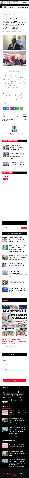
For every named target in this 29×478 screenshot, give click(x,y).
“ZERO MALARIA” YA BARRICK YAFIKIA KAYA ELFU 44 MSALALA (16, 147)
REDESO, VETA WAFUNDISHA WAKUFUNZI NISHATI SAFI (17, 282)
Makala (4, 397)
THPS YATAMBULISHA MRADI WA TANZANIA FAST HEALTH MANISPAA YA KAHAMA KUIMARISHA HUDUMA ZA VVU (17, 248)
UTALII (9, 400)
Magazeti (21, 394)
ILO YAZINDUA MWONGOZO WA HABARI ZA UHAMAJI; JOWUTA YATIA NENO (18, 164)
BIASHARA (9, 392)
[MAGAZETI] (14, 320)
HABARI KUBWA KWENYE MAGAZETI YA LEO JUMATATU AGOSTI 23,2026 (14, 341)
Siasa (20, 397)
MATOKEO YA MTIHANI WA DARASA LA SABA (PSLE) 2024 (17, 411)
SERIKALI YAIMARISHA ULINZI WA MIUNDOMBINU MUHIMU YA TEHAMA (18, 290)
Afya (3, 392)
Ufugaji (14, 400)
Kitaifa (15, 394)
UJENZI (4, 400)
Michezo (10, 397)
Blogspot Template (13, 474)
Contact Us (16, 471)
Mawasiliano (24, 471)
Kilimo (3, 394)
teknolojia (4, 402)
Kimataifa (9, 394)
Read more (23, 349)
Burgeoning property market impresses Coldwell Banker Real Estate (17, 420)
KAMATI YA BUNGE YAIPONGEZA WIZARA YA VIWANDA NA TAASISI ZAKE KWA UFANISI (18, 274)
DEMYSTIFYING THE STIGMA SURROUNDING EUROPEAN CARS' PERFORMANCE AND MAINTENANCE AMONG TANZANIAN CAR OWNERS (17, 431)
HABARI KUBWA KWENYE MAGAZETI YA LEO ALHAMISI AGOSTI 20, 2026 (17, 239)
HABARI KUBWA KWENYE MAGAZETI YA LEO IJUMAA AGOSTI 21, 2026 (16, 265)
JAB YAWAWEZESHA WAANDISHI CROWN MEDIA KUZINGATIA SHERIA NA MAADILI (18, 257)
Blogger (14, 475)
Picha (15, 397)
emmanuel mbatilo (8, 31)
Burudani (16, 392)
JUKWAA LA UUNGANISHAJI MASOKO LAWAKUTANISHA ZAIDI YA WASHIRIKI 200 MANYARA (18, 156)
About (9, 471)
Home (4, 13)
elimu (19, 400)
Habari (8, 13)
